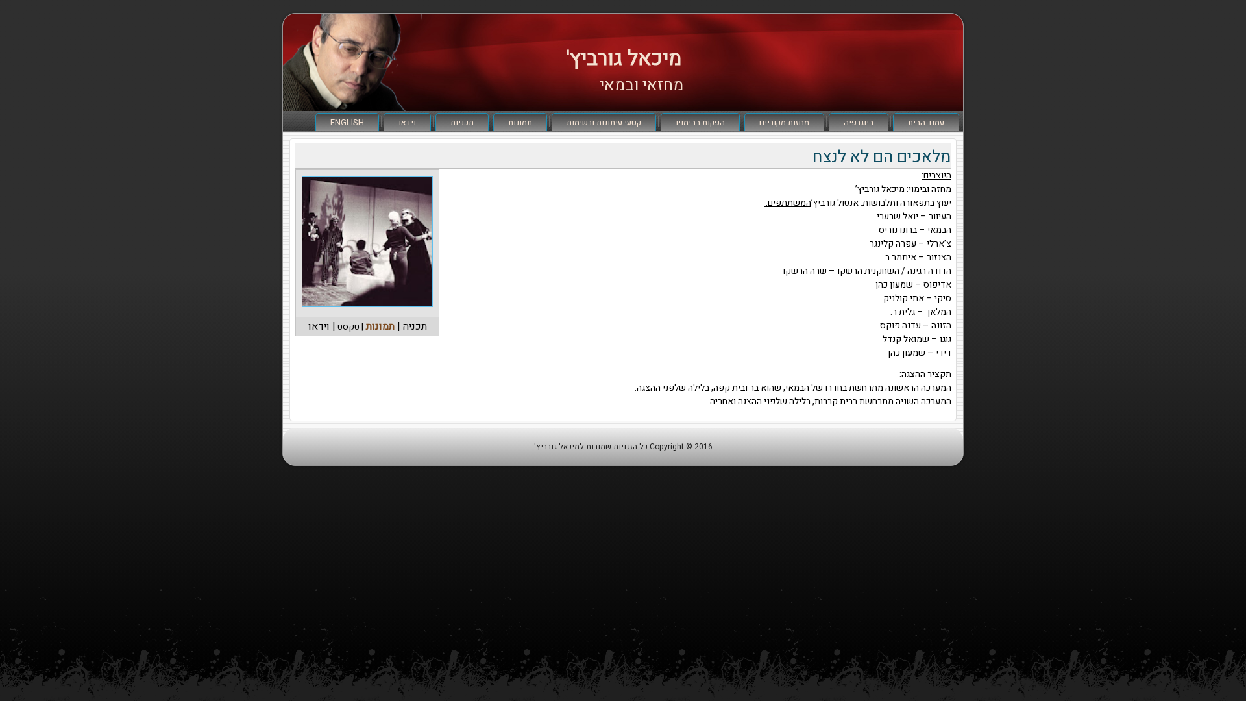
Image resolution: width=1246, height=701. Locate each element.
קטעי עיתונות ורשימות (604, 122)
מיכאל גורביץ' (623, 58)
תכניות (462, 122)
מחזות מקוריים (784, 122)
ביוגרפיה (858, 122)
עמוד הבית (926, 122)
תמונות (520, 122)
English (347, 122)
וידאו (407, 122)
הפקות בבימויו (700, 122)
